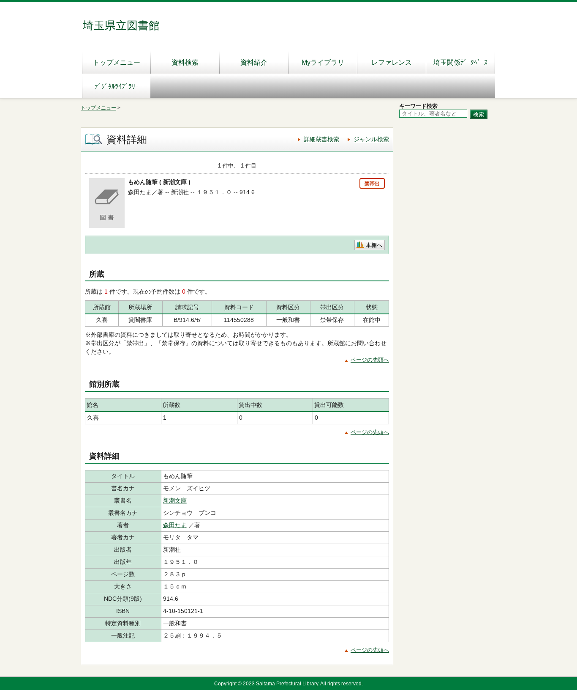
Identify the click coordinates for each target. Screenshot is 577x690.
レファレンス (391, 62)
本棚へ (374, 245)
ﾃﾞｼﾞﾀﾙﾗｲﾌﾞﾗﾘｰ (117, 86)
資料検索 (185, 62)
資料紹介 (253, 62)
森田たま (175, 525)
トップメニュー (116, 62)
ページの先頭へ (370, 360)
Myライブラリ (323, 62)
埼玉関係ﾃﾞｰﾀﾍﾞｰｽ (460, 62)
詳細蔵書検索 (321, 139)
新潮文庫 (175, 500)
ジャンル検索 (371, 139)
